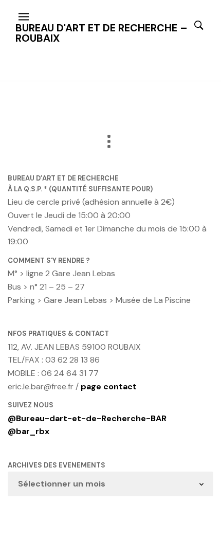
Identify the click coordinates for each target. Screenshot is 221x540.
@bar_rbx (28, 431)
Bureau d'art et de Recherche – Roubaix (101, 33)
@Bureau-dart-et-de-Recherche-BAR (87, 418)
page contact (109, 386)
